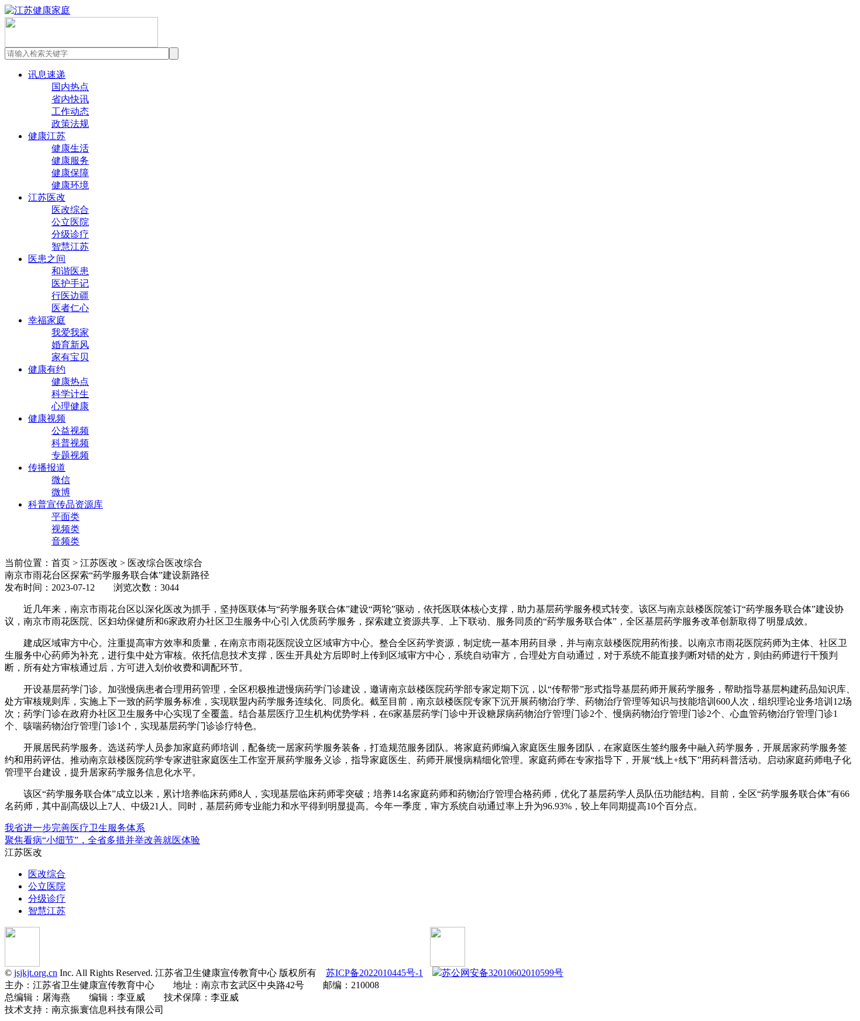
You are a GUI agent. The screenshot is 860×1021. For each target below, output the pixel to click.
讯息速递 (47, 75)
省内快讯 (70, 99)
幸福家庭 (47, 320)
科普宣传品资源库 (65, 504)
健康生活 (70, 148)
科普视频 (70, 443)
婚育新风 (70, 345)
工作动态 (70, 111)
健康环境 (70, 185)
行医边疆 (70, 296)
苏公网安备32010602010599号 (502, 973)
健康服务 (70, 160)
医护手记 (70, 283)
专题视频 (70, 455)
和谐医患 (70, 271)
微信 (60, 480)
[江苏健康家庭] (37, 10)
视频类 (65, 529)
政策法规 (70, 124)
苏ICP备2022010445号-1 (374, 973)
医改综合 (70, 210)
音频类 (65, 541)
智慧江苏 (70, 246)
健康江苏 (47, 136)
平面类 (65, 517)
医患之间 (47, 259)
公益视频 (70, 431)
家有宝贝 (70, 357)
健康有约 (47, 369)
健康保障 (70, 173)
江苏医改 (47, 197)
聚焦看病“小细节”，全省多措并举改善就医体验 (102, 840)
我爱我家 (70, 332)
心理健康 (70, 406)
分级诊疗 (70, 234)
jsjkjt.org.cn (35, 973)
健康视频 (47, 418)
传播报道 (47, 467)
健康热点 (70, 382)
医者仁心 (70, 308)
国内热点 (70, 87)
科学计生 (70, 394)
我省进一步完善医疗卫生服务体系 (75, 828)
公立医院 (70, 222)
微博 (60, 492)
